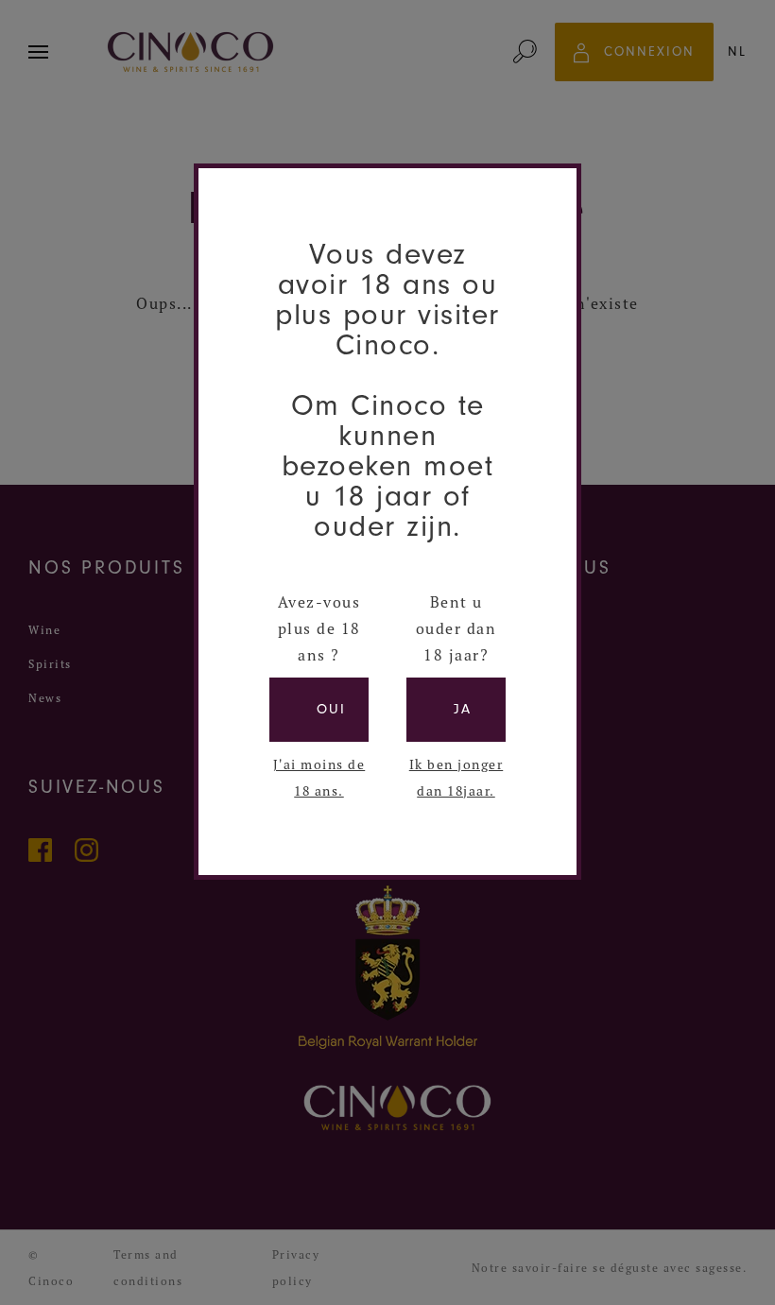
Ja (463, 709)
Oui (331, 709)
